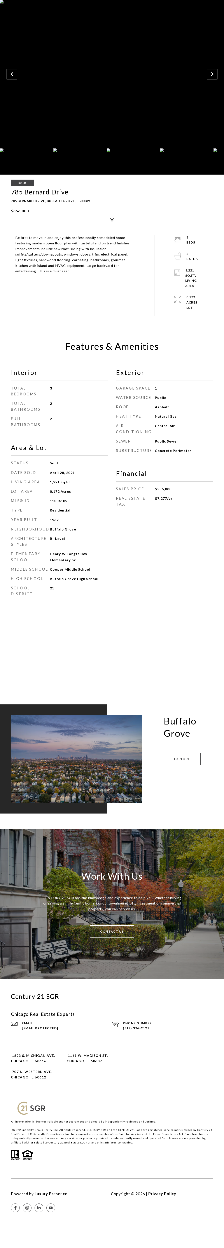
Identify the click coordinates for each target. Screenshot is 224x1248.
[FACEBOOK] (15, 1207)
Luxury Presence (51, 1193)
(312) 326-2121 (136, 1028)
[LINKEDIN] (39, 1207)
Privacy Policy (162, 1193)
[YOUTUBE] (50, 1207)
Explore (182, 759)
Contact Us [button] (112, 931)
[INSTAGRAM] (27, 1207)
